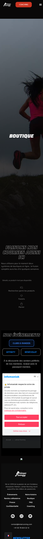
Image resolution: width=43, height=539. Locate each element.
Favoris (21, 298)
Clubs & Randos (21, 343)
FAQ (30, 502)
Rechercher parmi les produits (21, 290)
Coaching (31, 506)
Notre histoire (30, 494)
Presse (12, 502)
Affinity (10, 352)
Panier (21, 307)
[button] (40, 5)
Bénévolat (31, 352)
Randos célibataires (12, 498)
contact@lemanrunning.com (21, 524)
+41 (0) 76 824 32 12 (21, 528)
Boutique (31, 498)
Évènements (12, 494)
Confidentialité (12, 506)
